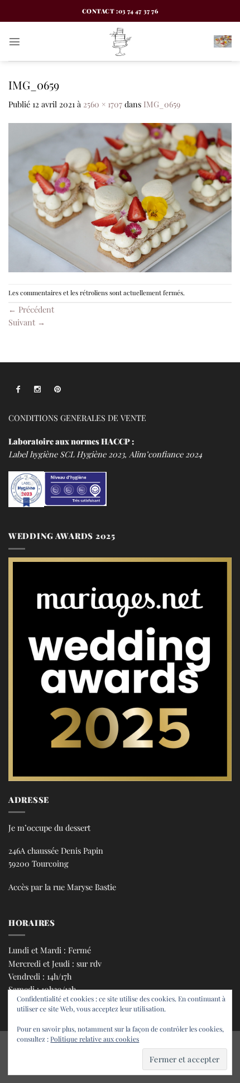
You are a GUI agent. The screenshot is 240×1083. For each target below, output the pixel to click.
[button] (14, 41)
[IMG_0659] (120, 196)
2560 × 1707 (102, 104)
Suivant (26, 322)
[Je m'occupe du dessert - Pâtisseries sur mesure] (120, 41)
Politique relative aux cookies (94, 1038)
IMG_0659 (161, 104)
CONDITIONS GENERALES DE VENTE (77, 417)
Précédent (31, 309)
